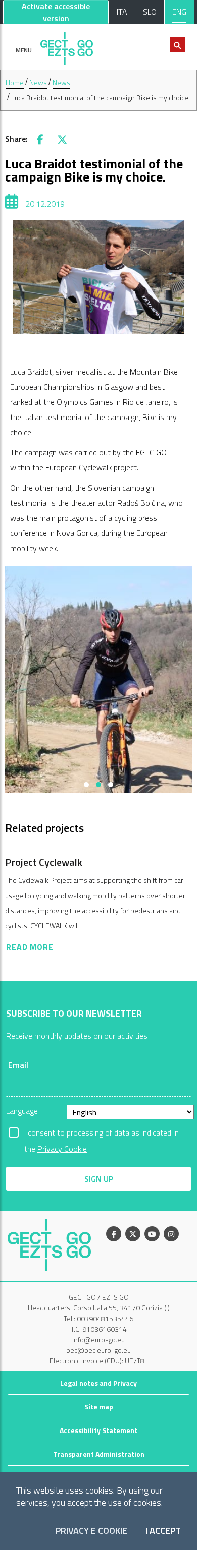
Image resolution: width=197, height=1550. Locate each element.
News (38, 82)
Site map (98, 1406)
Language (22, 1111)
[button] (86, 785)
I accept (163, 1531)
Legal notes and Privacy (98, 1383)
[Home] (66, 46)
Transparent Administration (98, 1454)
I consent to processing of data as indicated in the (101, 1133)
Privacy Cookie (62, 1149)
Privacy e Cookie (91, 1531)
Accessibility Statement (98, 1430)
